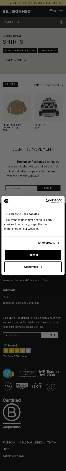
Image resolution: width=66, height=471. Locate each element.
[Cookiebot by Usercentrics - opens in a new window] (46, 201)
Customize (31, 266)
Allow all (32, 254)
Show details (46, 242)
